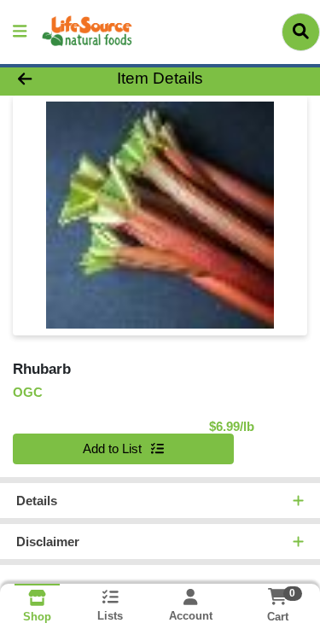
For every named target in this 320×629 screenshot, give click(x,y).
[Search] (301, 32)
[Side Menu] (19, 32)
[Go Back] (49, 79)
